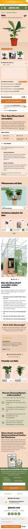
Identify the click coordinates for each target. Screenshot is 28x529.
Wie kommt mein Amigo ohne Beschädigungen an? (14, 312)
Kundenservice (7, 493)
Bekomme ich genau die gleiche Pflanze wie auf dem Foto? (14, 297)
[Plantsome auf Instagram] (12, 513)
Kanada (22, 510)
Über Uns (19, 493)
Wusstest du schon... (14, 498)
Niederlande (7, 510)
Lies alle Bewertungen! (13, 356)
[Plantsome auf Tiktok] (15, 513)
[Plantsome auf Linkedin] (19, 513)
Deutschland (15, 510)
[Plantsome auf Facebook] (9, 513)
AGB (19, 518)
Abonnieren (14, 488)
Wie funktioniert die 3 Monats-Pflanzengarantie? (14, 319)
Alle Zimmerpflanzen (12, 12)
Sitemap (23, 518)
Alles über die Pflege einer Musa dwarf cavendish (11, 173)
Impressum (14, 518)
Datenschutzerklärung (6, 518)
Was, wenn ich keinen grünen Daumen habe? (14, 316)
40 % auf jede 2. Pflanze (7, 49)
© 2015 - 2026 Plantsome (6, 521)
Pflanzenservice (9, 147)
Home (2, 12)
